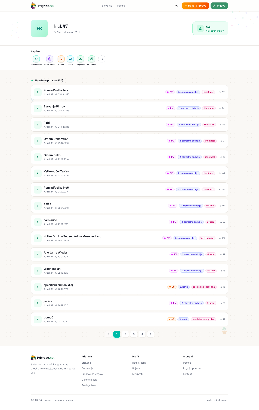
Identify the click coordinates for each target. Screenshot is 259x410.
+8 (101, 59)
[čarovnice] (129, 222)
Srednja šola (89, 385)
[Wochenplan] (129, 271)
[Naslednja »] (150, 334)
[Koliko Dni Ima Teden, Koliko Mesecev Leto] (129, 238)
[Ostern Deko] (129, 157)
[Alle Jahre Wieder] (129, 254)
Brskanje (107, 5)
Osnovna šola (89, 379)
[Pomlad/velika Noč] (129, 92)
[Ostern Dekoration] (129, 141)
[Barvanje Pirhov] (129, 108)
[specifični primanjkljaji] (129, 287)
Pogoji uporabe (192, 368)
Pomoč (121, 5)
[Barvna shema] (176, 5)
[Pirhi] (129, 124)
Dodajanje (87, 368)
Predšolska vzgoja (92, 373)
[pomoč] (129, 319)
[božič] (129, 206)
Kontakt (187, 373)
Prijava (136, 368)
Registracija (139, 362)
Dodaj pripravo (197, 5)
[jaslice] (129, 303)
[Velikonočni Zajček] (129, 173)
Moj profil (137, 373)
